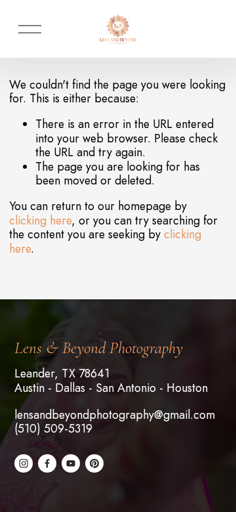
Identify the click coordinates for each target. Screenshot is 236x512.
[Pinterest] (94, 463)
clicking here (40, 220)
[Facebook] (47, 463)
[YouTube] (71, 463)
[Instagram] (23, 463)
